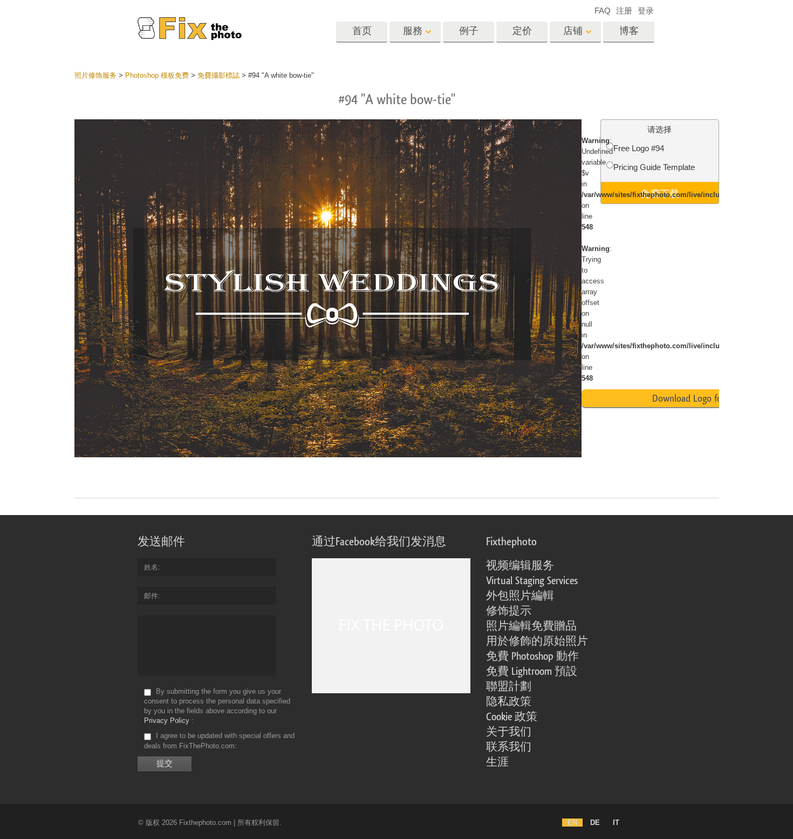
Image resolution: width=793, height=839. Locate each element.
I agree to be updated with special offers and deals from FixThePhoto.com (219, 741)
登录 (646, 10)
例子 (468, 31)
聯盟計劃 (508, 686)
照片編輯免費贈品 (531, 626)
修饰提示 (508, 611)
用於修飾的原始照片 (537, 641)
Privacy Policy (166, 720)
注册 (624, 10)
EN (572, 822)
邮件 (151, 596)
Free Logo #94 (638, 148)
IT (616, 822)
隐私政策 (508, 701)
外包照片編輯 (520, 596)
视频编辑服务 (520, 565)
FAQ (602, 10)
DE (595, 822)
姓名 (151, 567)
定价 (522, 31)
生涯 (497, 762)
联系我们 (508, 747)
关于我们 (508, 732)
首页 (362, 31)
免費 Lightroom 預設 (531, 671)
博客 (629, 31)
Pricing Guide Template (654, 167)
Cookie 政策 (511, 717)
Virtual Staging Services (532, 581)
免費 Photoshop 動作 (532, 656)
